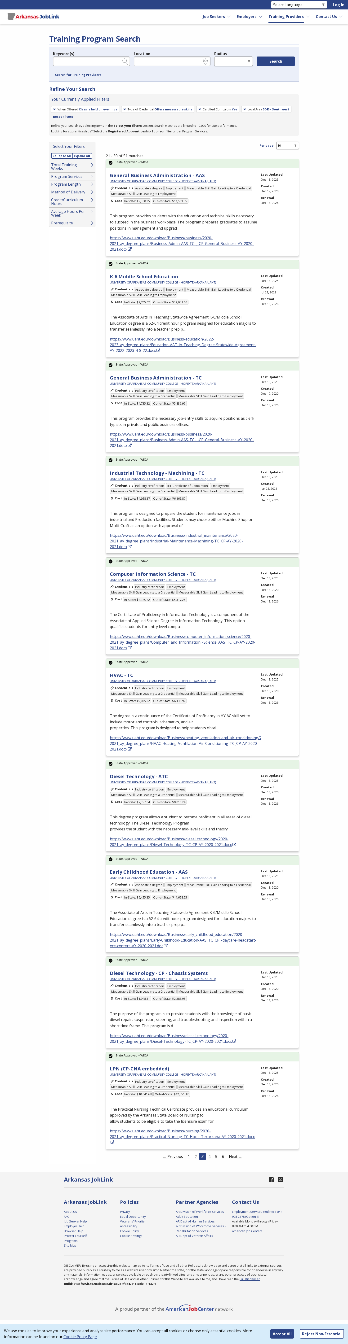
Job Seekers (214, 16)
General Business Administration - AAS (157, 175)
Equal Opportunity (133, 1216)
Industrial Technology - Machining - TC (157, 473)
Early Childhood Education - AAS (149, 872)
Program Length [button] (66, 184)
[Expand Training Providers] (308, 16)
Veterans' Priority (132, 1221)
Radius (220, 53)
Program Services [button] (66, 176)
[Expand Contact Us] (341, 16)
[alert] (202, 163)
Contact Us (326, 16)
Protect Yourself (75, 1236)
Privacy (125, 1211)
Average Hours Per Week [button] (68, 213)
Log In (338, 4)
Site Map (70, 1245)
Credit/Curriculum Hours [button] (67, 201)
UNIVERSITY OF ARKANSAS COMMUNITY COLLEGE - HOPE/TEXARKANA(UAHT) (163, 181)
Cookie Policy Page (80, 1336)
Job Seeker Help (75, 1221)
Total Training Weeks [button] (64, 166)
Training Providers (286, 16)
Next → (235, 1156)
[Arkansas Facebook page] (272, 1179)
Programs (71, 1241)
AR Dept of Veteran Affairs (194, 1236)
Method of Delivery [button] (68, 192)
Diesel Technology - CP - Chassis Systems (159, 973)
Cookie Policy (129, 1231)
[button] (78, 75)
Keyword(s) (63, 53)
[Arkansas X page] (280, 1179)
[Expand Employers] (261, 16)
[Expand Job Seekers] (229, 16)
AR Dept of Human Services (195, 1221)
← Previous (173, 1156)
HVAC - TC (121, 675)
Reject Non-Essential (322, 1333)
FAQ (67, 1216)
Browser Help (73, 1231)
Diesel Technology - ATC (139, 776)
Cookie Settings (131, 1236)
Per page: (266, 145)
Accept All (282, 1333)
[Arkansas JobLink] (33, 16)
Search (275, 61)
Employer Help (74, 1226)
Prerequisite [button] (62, 223)
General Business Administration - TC (156, 378)
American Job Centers (247, 1231)
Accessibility (128, 1226)
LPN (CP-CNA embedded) (139, 1068)
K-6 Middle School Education (144, 276)
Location (142, 53)
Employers (246, 16)
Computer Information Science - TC (153, 574)
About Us (70, 1211)
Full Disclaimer (250, 1279)
